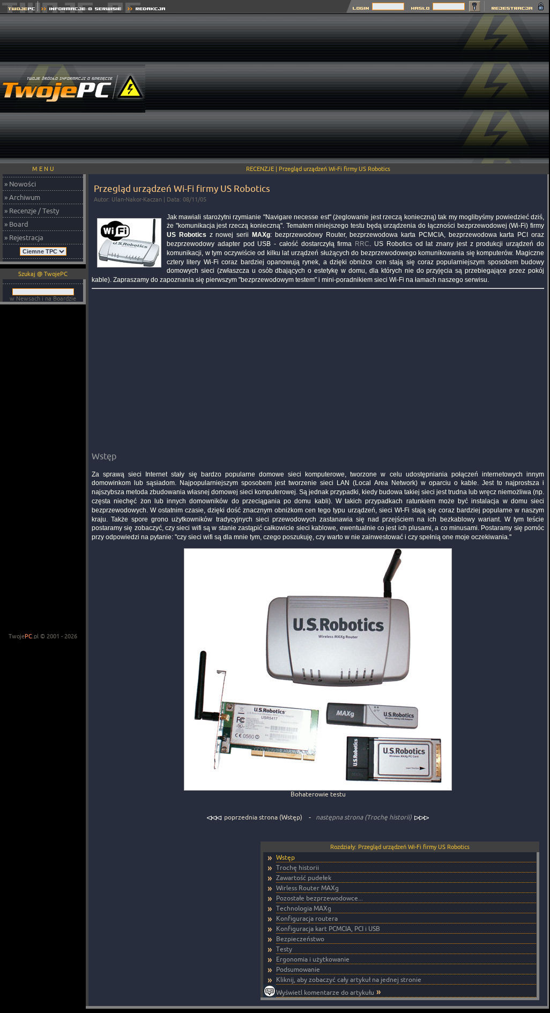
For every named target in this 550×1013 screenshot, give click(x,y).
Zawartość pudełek (303, 877)
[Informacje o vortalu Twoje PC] (81, 9)
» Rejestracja (23, 237)
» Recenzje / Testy (31, 210)
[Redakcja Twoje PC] (146, 9)
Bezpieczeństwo (300, 938)
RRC (362, 244)
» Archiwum (22, 197)
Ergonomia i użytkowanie (313, 959)
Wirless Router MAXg (307, 887)
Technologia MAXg (303, 908)
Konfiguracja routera (307, 918)
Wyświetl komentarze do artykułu (325, 992)
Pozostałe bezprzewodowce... (319, 898)
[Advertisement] (355, 88)
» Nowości (20, 184)
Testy (284, 948)
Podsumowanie (298, 969)
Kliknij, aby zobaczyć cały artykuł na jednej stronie (348, 979)
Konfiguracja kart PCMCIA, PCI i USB (328, 928)
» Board (16, 224)
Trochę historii (297, 867)
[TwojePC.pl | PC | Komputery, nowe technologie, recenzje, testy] (19, 9)
